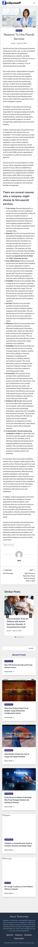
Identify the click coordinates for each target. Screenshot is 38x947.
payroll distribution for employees (22, 170)
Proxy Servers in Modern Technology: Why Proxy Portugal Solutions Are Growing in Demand (18, 799)
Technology (9, 661)
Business (19, 30)
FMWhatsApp (8, 571)
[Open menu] (34, 2)
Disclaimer (28, 935)
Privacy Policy (19, 938)
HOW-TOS (7, 883)
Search (31, 648)
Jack (14, 43)
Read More (9, 672)
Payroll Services (9, 545)
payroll (18, 507)
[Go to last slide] (7, 615)
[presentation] (19, 605)
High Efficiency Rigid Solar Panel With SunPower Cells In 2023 (29, 575)
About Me (9, 935)
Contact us (18, 935)
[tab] (15, 637)
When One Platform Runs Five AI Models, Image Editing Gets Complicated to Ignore (16, 710)
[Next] (30, 615)
